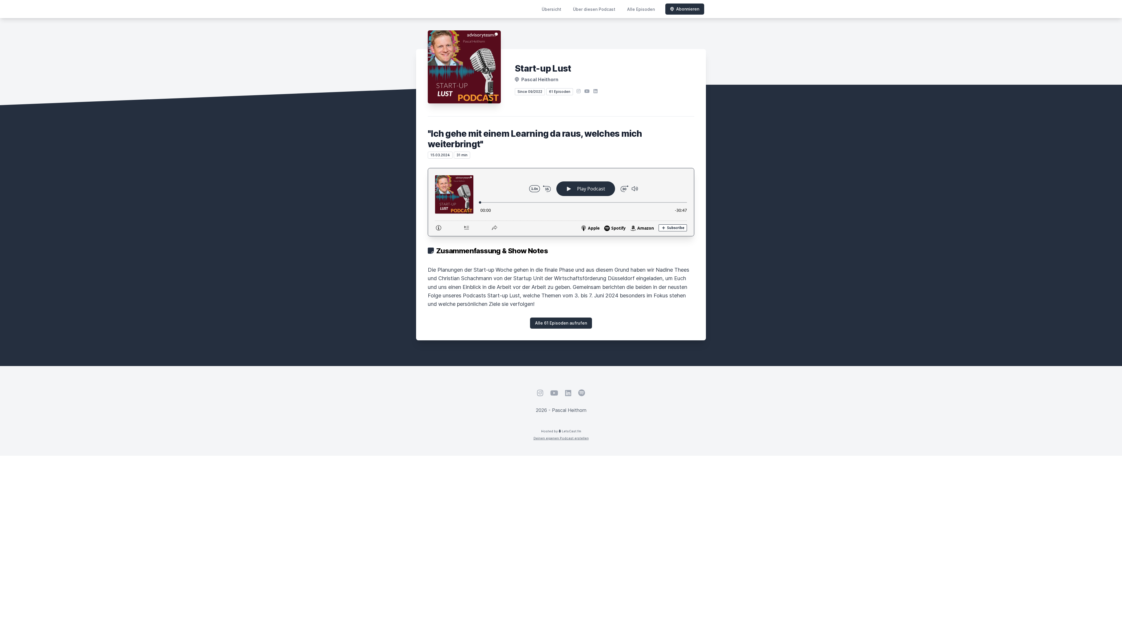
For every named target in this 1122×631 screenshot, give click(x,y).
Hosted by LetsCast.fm (561, 431)
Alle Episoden (641, 9)
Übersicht (551, 9)
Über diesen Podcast (594, 9)
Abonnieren (687, 8)
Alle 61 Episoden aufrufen (561, 322)
